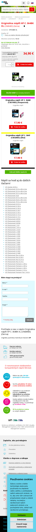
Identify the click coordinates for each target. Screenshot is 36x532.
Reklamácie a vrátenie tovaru (18, 473)
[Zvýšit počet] (13, 63)
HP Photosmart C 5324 (12, 230)
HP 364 (21, 18)
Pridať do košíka (26, 64)
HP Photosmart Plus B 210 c (14, 262)
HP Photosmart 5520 (12, 196)
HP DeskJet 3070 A (11, 187)
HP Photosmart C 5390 (12, 236)
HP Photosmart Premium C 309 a (16, 264)
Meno (4, 283)
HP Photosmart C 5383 (12, 234)
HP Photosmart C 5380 (12, 232)
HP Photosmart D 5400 (12, 247)
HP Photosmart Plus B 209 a (14, 255)
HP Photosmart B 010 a (13, 204)
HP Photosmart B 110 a (13, 215)
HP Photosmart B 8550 (12, 219)
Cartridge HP (12, 18)
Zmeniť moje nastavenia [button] (21, 525)
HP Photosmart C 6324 (12, 240)
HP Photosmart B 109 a (13, 206)
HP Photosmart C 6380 (12, 242)
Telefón (4, 296)
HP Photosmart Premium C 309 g (16, 266)
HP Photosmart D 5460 (12, 249)
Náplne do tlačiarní (6, 17)
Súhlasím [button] (22, 515)
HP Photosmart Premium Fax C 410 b (17, 272)
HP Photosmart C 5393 (12, 238)
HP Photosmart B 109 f (12, 210)
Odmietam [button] (21, 520)
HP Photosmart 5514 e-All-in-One (16, 191)
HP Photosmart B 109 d (13, 208)
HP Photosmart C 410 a (13, 227)
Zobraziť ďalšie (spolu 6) (18, 172)
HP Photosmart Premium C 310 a (16, 270)
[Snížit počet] (13, 66)
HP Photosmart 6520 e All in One (16, 200)
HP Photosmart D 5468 (12, 253)
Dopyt (4, 305)
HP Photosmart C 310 (12, 225)
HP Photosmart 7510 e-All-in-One (16, 202)
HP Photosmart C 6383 (12, 245)
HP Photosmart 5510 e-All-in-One (16, 189)
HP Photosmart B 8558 (12, 223)
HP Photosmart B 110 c (13, 217)
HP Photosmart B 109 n (13, 213)
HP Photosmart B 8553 (12, 221)
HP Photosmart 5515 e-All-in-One (16, 193)
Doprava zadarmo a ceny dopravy (20, 463)
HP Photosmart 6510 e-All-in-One (16, 198)
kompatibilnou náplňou (10, 52)
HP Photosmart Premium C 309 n (16, 268)
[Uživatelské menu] (28, 3)
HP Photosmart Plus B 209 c (14, 257)
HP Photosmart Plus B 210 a (14, 259)
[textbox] (15, 9)
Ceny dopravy (5, 48)
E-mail (4, 289)
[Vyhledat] (31, 9)
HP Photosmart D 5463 (12, 251)
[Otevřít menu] (23, 3)
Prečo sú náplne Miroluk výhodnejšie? (17, 35)
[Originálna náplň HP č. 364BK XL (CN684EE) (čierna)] (18, 82)
